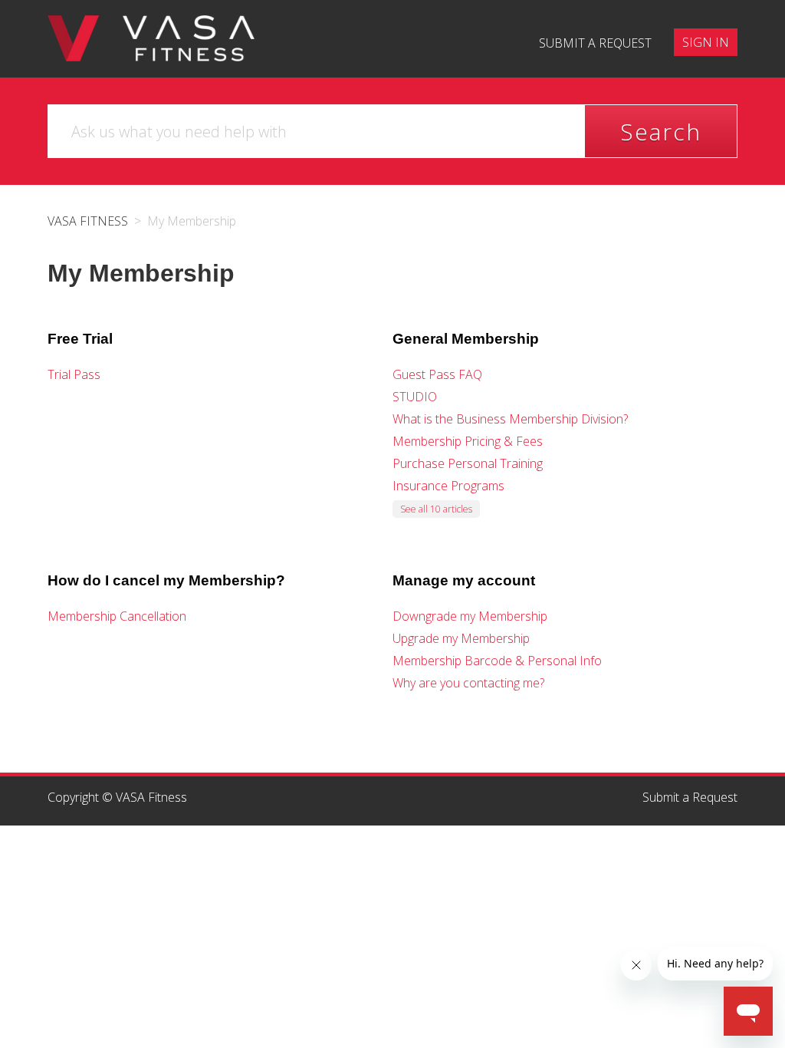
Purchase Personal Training (467, 463)
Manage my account (463, 580)
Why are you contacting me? (468, 682)
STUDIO (414, 396)
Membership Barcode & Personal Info (497, 660)
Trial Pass (74, 374)
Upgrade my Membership (461, 638)
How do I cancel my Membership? (166, 580)
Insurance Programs (448, 485)
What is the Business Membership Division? (510, 418)
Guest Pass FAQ (437, 374)
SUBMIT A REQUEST (595, 43)
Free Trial (80, 339)
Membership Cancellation (117, 616)
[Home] (151, 36)
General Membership (465, 339)
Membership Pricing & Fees (467, 441)
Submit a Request (689, 797)
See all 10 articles (436, 509)
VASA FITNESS (88, 221)
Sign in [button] (705, 42)
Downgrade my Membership (469, 616)
